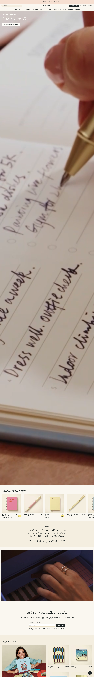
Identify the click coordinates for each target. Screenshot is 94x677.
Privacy (33, 630)
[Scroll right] (90, 490)
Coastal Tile (51, 666)
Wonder (4, 514)
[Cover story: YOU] (47, 248)
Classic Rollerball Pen (72, 514)
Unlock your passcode (35, 623)
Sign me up (61, 625)
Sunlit (72, 666)
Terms (30, 630)
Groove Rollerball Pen (29, 514)
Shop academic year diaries (11, 24)
